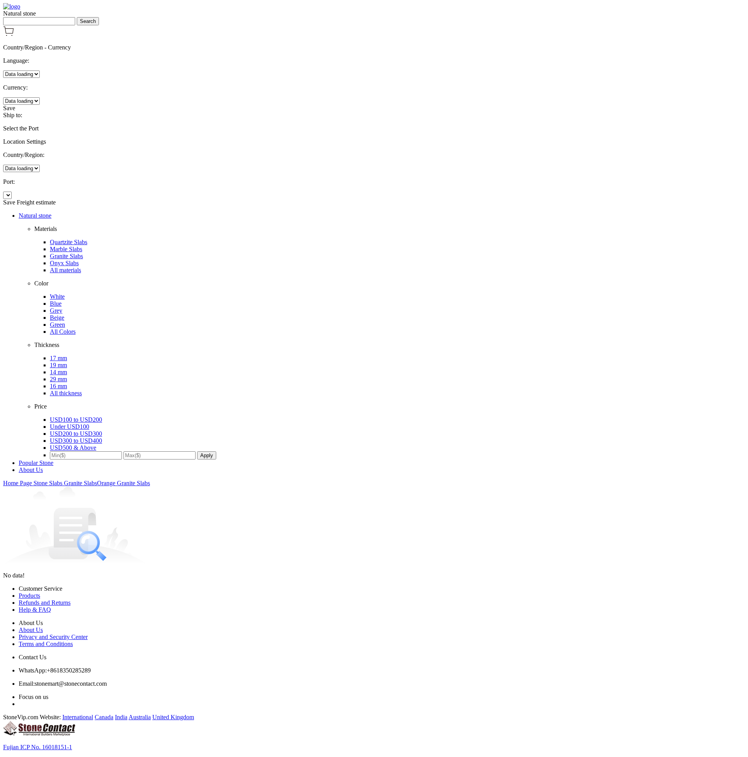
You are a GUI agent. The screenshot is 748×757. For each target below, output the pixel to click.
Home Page (18, 483)
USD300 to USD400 (76, 440)
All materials (65, 270)
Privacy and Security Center (53, 637)
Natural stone (35, 215)
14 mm (58, 372)
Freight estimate (36, 202)
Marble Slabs (66, 249)
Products (29, 595)
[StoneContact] (39, 734)
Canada (104, 717)
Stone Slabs (49, 483)
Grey (56, 310)
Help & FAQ (35, 609)
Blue (56, 303)
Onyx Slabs (64, 263)
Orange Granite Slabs (123, 483)
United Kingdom (173, 717)
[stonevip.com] (11, 6)
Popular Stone (36, 462)
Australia (140, 717)
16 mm (58, 386)
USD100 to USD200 (76, 419)
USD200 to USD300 (76, 433)
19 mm (58, 365)
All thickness (66, 393)
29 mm (58, 379)
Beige (57, 317)
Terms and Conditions (46, 644)
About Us (31, 470)
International (77, 717)
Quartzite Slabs (68, 242)
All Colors (63, 331)
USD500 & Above (73, 447)
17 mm (58, 358)
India (121, 717)
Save (9, 108)
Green (57, 324)
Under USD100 (69, 426)
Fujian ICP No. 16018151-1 (37, 747)
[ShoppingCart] (8, 34)
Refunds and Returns (45, 602)
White (57, 296)
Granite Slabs (66, 256)
